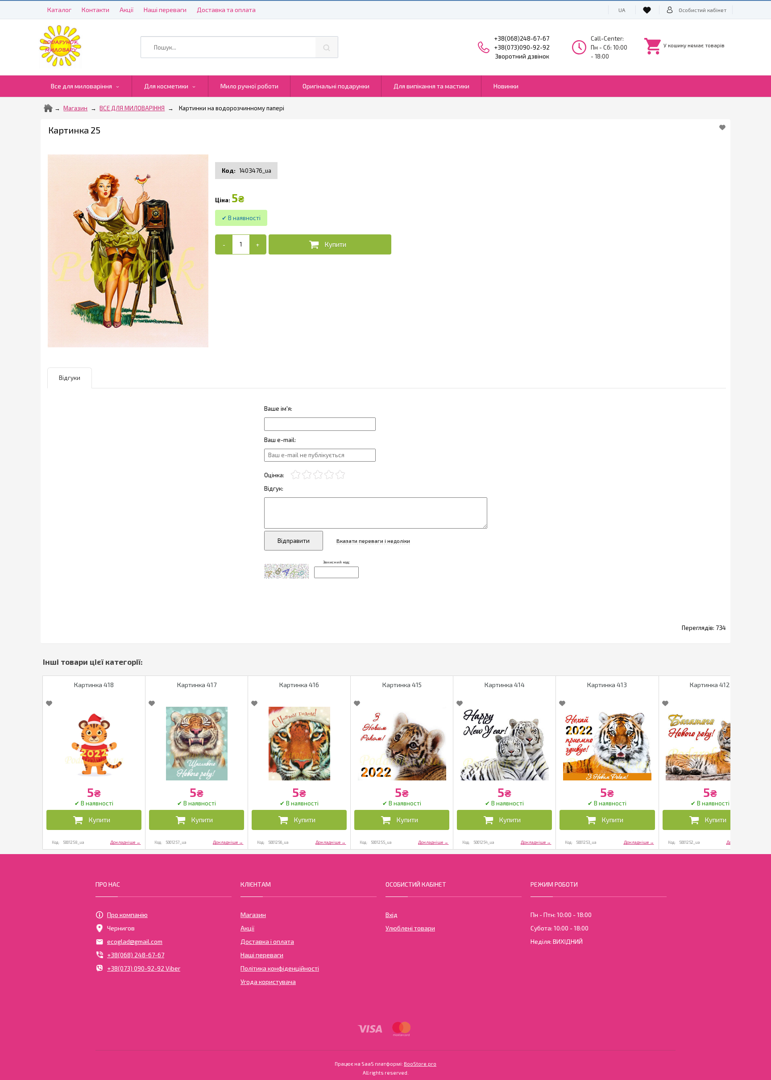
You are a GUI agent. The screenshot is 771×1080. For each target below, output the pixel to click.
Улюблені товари (410, 928)
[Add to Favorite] (722, 127)
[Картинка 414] (504, 743)
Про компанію (127, 914)
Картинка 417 (196, 684)
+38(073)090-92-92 (522, 47)
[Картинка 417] (196, 743)
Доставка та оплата (226, 9)
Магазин (75, 108)
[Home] (48, 108)
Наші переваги (165, 9)
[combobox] (239, 47)
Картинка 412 (710, 684)
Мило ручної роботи (249, 86)
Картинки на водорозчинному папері (231, 108)
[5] (340, 474)
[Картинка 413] (607, 743)
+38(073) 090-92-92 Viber (143, 968)
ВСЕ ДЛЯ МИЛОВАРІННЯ (132, 108)
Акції (126, 9)
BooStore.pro (420, 1063)
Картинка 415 (402, 684)
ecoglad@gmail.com (134, 941)
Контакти (95, 9)
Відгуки (69, 377)
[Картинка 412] (710, 743)
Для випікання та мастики (431, 86)
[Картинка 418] (93, 743)
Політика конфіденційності (279, 968)
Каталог (59, 9)
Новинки (505, 86)
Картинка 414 (505, 684)
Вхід (392, 914)
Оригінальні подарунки (336, 86)
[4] (329, 474)
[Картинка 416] (299, 743)
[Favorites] (648, 10)
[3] (317, 474)
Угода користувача (268, 981)
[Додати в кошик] (330, 244)
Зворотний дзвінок (522, 56)
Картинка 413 (607, 684)
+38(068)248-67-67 (521, 38)
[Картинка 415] (401, 743)
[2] (306, 474)
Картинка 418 (94, 684)
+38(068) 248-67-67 (135, 955)
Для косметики (166, 86)
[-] (224, 244)
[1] (295, 474)
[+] (257, 244)
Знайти (326, 47)
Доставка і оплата (267, 941)
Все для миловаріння (81, 86)
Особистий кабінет (702, 10)
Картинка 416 (299, 684)
